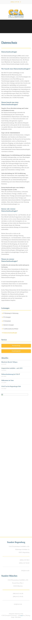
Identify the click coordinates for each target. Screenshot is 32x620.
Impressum (17, 613)
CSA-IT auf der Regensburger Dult (11, 386)
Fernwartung (16, 345)
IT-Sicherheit (7, 321)
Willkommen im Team (7, 380)
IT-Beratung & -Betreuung (10, 313)
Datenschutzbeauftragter (10, 332)
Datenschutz (11, 613)
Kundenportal (16, 351)
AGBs (21, 613)
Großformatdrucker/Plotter (10, 329)
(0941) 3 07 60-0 (24, 560)
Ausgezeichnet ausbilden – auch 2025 (11, 368)
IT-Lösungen (7, 317)
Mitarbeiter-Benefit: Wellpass (9, 362)
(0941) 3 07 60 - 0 (16, 2)
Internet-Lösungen (8, 325)
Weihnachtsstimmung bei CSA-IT (10, 374)
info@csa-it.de (25, 570)
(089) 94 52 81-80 (18, 593)
